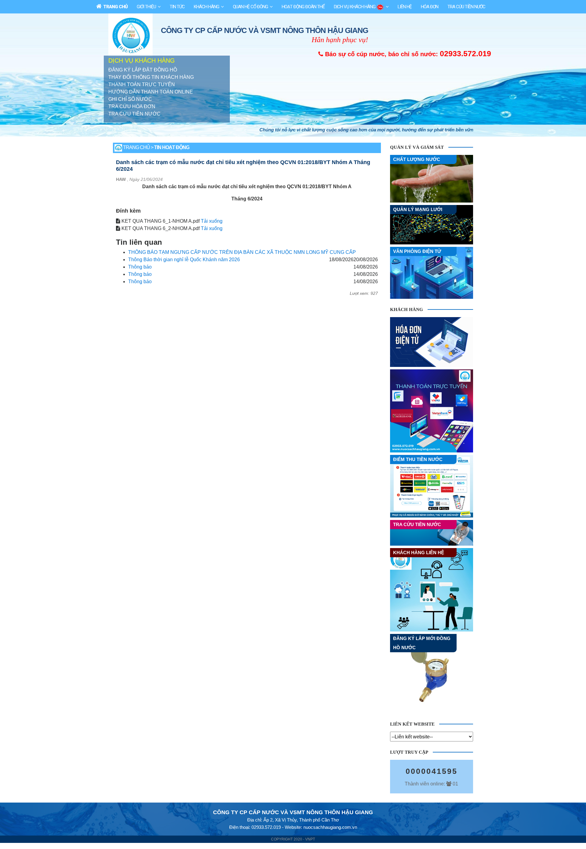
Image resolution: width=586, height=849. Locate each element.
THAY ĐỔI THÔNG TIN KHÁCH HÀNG (151, 77)
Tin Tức (177, 6)
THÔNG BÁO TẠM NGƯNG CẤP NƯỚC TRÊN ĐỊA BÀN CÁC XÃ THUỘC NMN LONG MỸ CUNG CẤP (242, 252)
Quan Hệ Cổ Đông (250, 6)
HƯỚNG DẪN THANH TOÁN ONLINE (150, 91)
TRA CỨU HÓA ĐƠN (131, 106)
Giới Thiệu (146, 6)
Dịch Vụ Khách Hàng (355, 6)
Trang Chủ (114, 6)
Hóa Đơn (429, 6)
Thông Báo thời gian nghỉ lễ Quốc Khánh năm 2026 (184, 259)
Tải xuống (211, 221)
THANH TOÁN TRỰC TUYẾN (141, 84)
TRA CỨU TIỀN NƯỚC (134, 113)
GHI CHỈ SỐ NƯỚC (130, 99)
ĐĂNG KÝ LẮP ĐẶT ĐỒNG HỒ (142, 69)
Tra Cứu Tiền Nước (466, 6)
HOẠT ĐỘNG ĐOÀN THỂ (303, 6)
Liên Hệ (405, 6)
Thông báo (140, 266)
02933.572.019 (465, 53)
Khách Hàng (206, 6)
